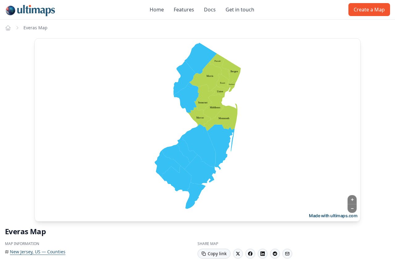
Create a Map (369, 9)
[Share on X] (238, 254)
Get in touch (240, 9)
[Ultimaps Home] (8, 28)
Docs (210, 9)
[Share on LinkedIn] (263, 254)
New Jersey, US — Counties (37, 252)
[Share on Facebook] (250, 254)
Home (157, 9)
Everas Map (35, 28)
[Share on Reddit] (275, 254)
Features (184, 9)
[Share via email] (287, 254)
